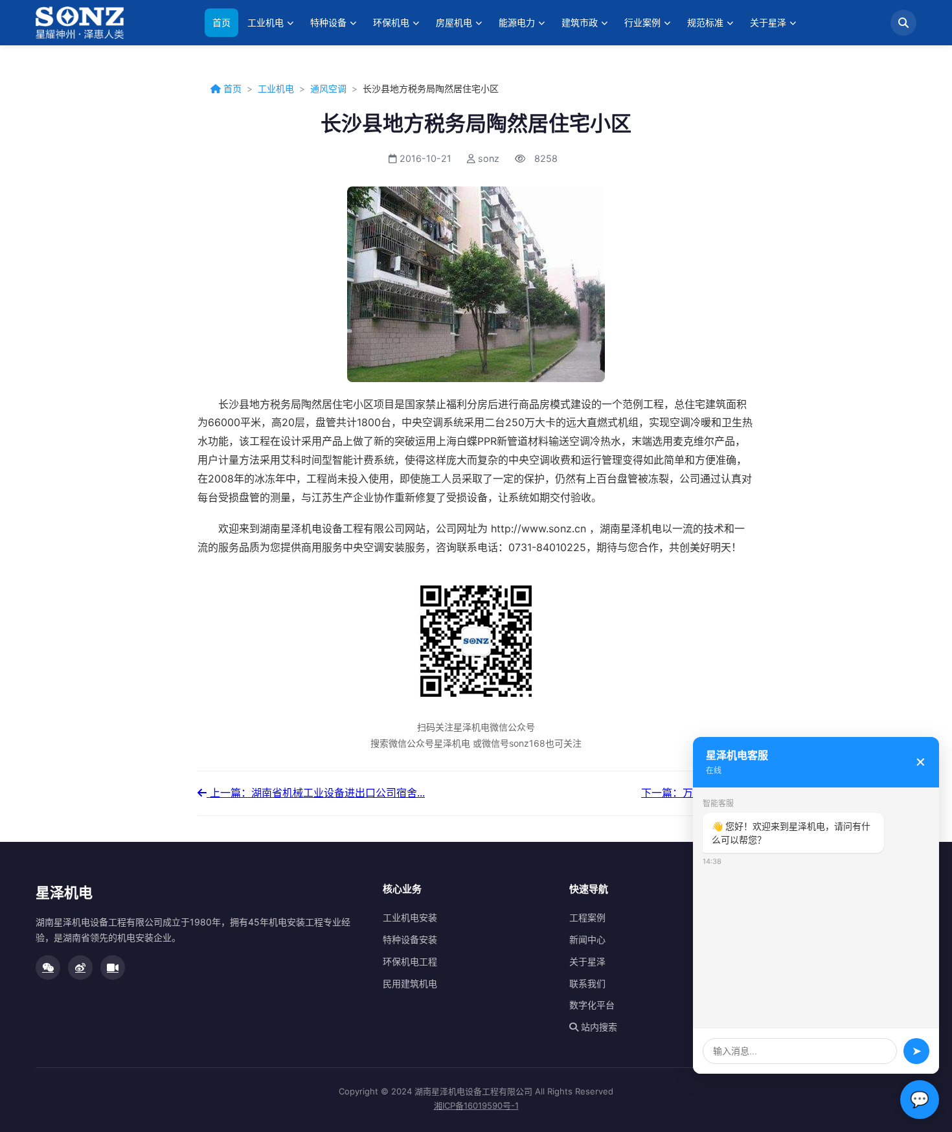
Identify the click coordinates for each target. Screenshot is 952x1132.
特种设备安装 (410, 939)
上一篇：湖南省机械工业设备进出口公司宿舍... (316, 792)
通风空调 (328, 88)
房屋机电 (454, 22)
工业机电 (265, 22)
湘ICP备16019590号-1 (476, 1105)
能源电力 (517, 22)
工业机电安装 (410, 917)
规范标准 (705, 22)
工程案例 (587, 917)
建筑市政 (579, 22)
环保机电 (391, 22)
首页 (221, 22)
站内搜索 (597, 1026)
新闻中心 (587, 939)
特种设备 (328, 22)
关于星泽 (768, 22)
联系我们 (587, 983)
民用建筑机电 (410, 983)
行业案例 (642, 22)
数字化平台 (592, 1004)
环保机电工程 (410, 961)
